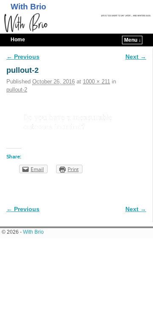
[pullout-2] (76, 122)
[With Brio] (76, 23)
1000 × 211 (96, 81)
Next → (135, 56)
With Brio (28, 6)
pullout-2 (16, 89)
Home (18, 40)
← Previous (23, 56)
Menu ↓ (132, 40)
